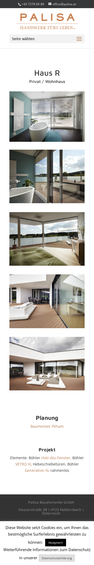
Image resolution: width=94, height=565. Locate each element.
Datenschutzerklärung (57, 558)
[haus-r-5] (47, 390)
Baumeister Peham (47, 426)
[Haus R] (47, 141)
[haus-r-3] (47, 265)
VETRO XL (24, 464)
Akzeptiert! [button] (55, 543)
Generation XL (37, 470)
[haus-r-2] (47, 203)
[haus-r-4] (47, 328)
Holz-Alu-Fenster (55, 457)
